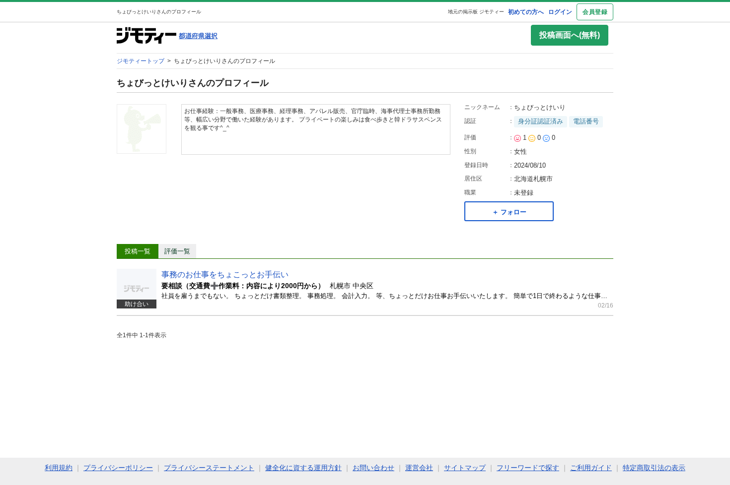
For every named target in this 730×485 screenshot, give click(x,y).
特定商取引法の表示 (654, 468)
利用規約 (59, 468)
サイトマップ (465, 468)
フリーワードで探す (528, 468)
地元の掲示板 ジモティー (476, 11)
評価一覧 (177, 251)
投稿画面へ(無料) (569, 35)
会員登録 (595, 11)
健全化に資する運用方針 (303, 468)
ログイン (560, 11)
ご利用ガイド (591, 468)
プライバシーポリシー (118, 468)
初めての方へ (526, 11)
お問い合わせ (373, 468)
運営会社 (419, 468)
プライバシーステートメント (209, 468)
